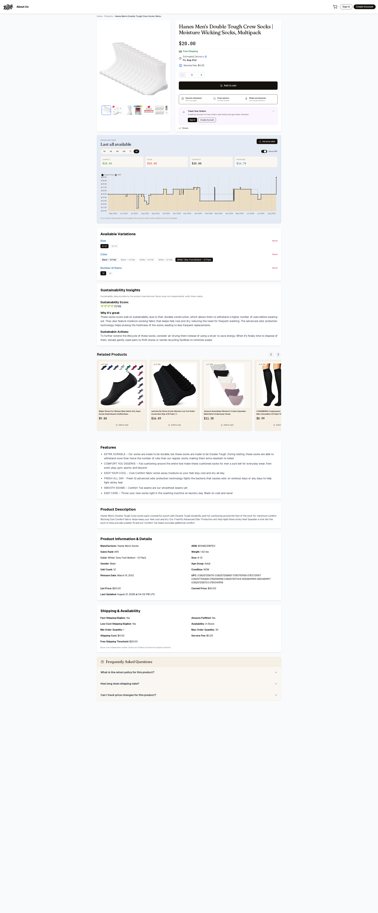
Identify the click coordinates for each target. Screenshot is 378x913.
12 (103, 273)
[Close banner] (273, 111)
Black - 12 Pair (109, 259)
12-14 (114, 246)
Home (99, 16)
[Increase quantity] (201, 75)
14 (110, 273)
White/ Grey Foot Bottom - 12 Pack (194, 259)
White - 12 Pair (165, 259)
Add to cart (230, 85)
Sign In (346, 6)
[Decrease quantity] (182, 75)
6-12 (104, 246)
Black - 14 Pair (128, 259)
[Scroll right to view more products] (278, 354)
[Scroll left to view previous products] (271, 354)
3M (117, 151)
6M (124, 151)
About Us (22, 6)
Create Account (364, 6)
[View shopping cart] (335, 6)
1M (111, 151)
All (136, 151)
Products (108, 16)
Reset (275, 241)
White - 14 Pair (147, 259)
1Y (130, 151)
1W (104, 151)
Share (185, 128)
